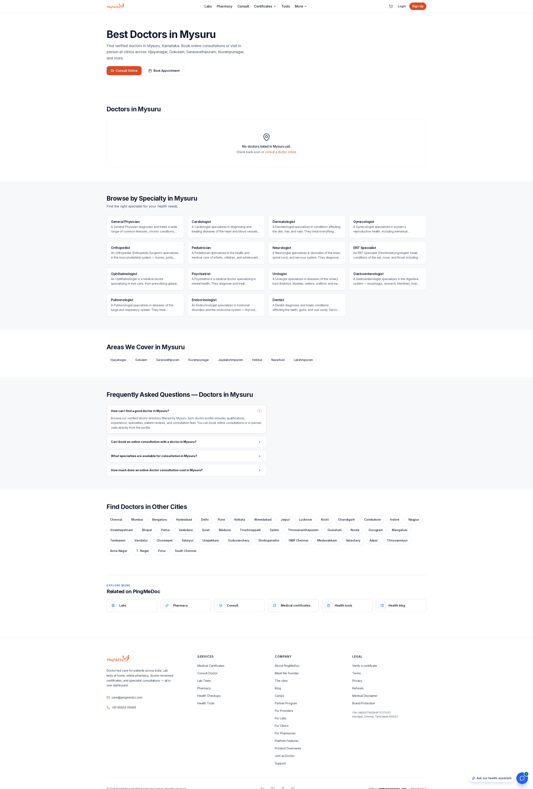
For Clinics (282, 725)
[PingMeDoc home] (116, 6)
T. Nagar (142, 551)
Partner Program (286, 703)
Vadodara (186, 530)
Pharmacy (224, 6)
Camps (279, 695)
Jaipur (285, 519)
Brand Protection (363, 703)
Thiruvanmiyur (397, 540)
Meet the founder (287, 673)
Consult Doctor (207, 673)
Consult (243, 6)
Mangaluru (399, 530)
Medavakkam (327, 540)
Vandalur (140, 540)
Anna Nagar (118, 551)
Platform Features (286, 741)
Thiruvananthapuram (303, 530)
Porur (162, 551)
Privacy (357, 680)
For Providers (284, 710)
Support (280, 763)
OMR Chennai (298, 540)
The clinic (281, 680)
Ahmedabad (262, 519)
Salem (274, 530)
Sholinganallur (268, 540)
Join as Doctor (285, 756)
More (299, 6)
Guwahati (334, 530)
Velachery (353, 540)
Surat (206, 530)
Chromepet (164, 540)
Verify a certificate (364, 665)
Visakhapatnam (121, 530)
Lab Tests (203, 680)
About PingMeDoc (287, 665)
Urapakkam (211, 540)
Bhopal (147, 530)
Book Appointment (166, 70)
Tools (285, 6)
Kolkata (239, 519)
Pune (221, 519)
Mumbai (137, 519)
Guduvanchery (238, 540)
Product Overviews (288, 748)
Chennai (116, 519)
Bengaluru (159, 519)
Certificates (263, 6)
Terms (356, 673)
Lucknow (305, 519)
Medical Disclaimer (364, 695)
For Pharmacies (285, 733)
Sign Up (417, 6)
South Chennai (185, 551)
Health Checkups (209, 695)
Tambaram (117, 540)
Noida (355, 530)
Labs (208, 6)
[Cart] (391, 6)
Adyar (374, 540)
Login (402, 6)
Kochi (325, 519)
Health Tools (205, 703)
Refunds (358, 688)
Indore (394, 519)
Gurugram (376, 530)
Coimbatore (372, 519)
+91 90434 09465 (124, 707)
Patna (165, 530)
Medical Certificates (210, 665)
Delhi (205, 519)
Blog (278, 688)
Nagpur (413, 519)
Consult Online (126, 70)
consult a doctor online (280, 152)
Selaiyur (187, 540)
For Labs (280, 718)
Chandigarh (346, 519)
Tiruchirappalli (250, 530)
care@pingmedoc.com (127, 697)
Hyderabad (184, 519)
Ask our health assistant (494, 778)
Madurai (225, 530)
